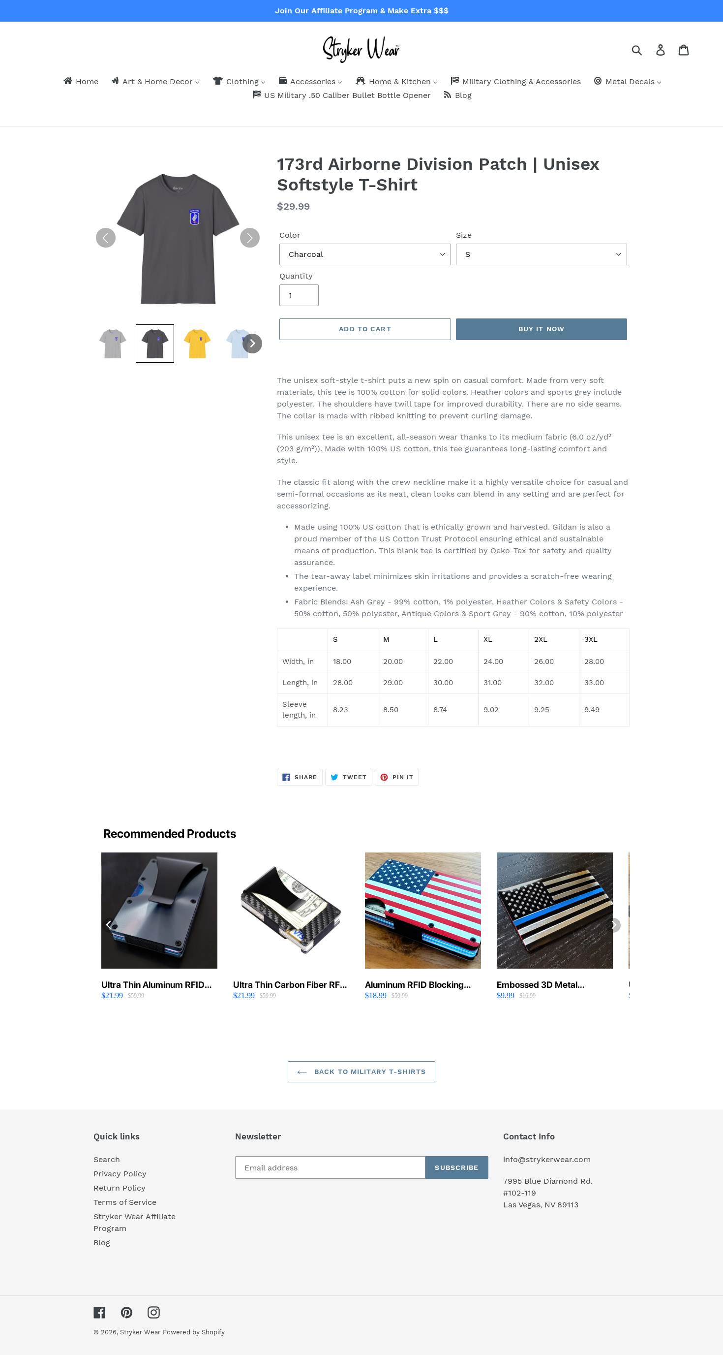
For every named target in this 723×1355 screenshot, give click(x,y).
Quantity (296, 276)
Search (106, 1159)
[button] (112, 343)
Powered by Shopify (194, 1332)
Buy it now (541, 329)
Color (290, 235)
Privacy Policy (120, 1173)
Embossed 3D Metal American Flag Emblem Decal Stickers (543, 985)
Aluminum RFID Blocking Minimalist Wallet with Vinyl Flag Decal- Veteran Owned (420, 985)
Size (464, 235)
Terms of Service (124, 1202)
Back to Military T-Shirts (369, 1071)
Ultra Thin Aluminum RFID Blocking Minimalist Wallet (153, 985)
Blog (101, 1242)
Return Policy (119, 1188)
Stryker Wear (140, 1332)
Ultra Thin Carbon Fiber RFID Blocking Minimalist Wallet (291, 985)
